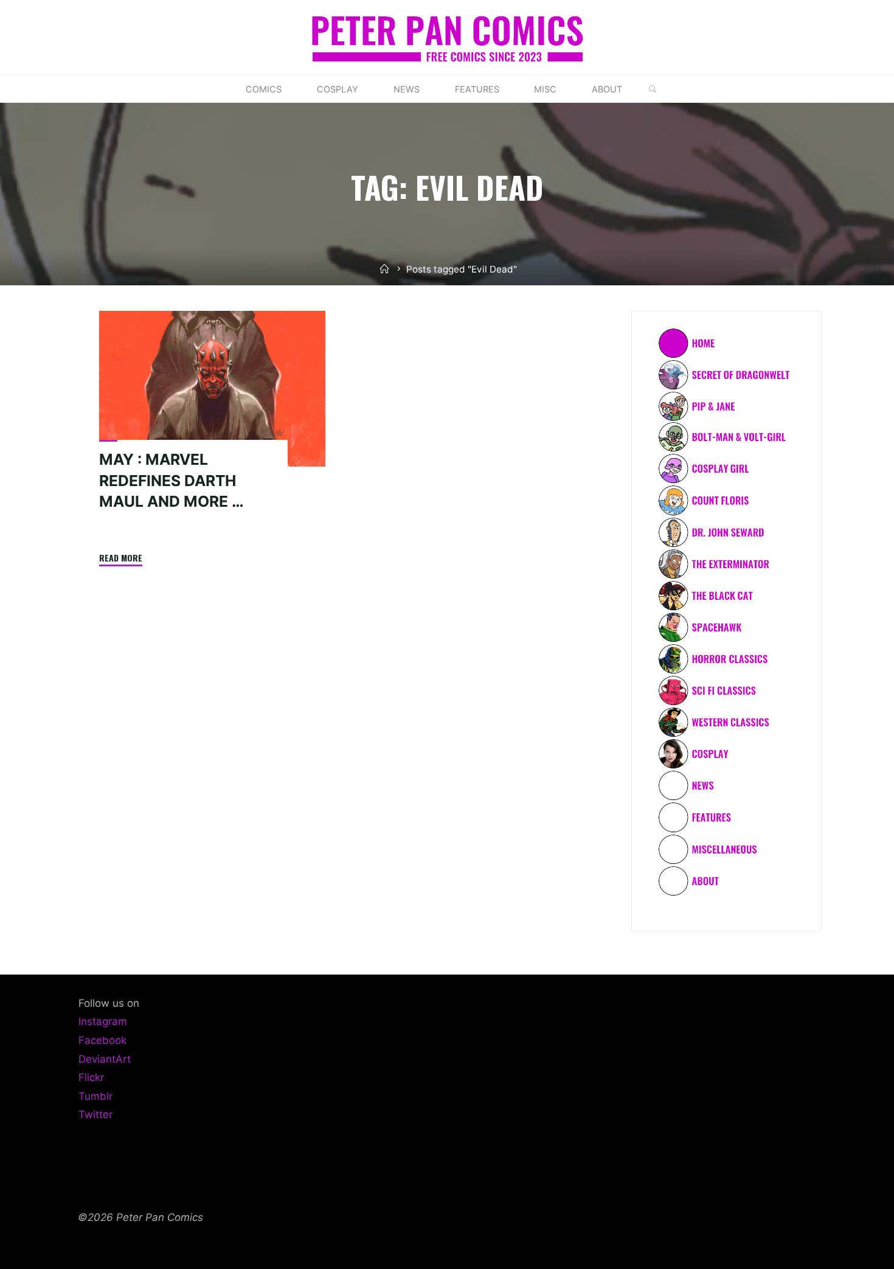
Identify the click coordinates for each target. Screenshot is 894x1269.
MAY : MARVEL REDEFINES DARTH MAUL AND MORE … (171, 481)
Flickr (91, 1077)
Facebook (102, 1040)
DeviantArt (104, 1059)
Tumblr (95, 1096)
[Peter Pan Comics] (447, 36)
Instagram (102, 1021)
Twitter (95, 1114)
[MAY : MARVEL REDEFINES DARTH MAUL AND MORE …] (212, 389)
